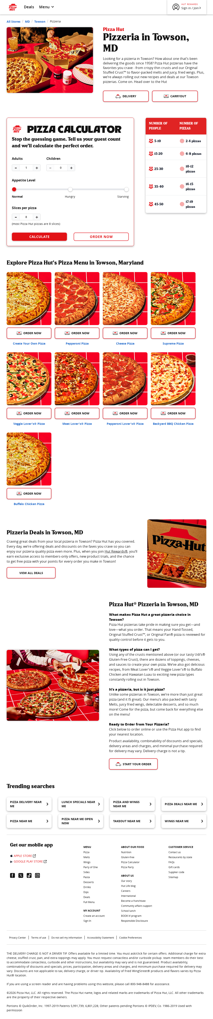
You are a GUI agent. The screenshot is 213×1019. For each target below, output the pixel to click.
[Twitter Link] (22, 875)
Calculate (39, 236)
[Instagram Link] (39, 875)
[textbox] (72, 551)
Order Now (101, 236)
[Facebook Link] (14, 875)
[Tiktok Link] (31, 875)
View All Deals (31, 573)
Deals (29, 6)
